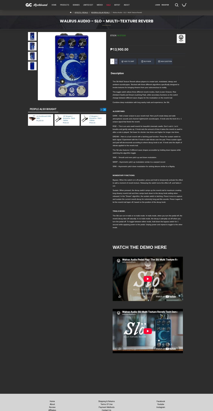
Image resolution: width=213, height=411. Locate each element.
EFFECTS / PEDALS (81, 12)
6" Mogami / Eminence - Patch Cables (95, 118)
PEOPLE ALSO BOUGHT (43, 109)
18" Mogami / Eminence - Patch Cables (69, 118)
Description (117, 73)
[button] (101, 109)
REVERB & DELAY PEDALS (100, 12)
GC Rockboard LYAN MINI (43, 117)
